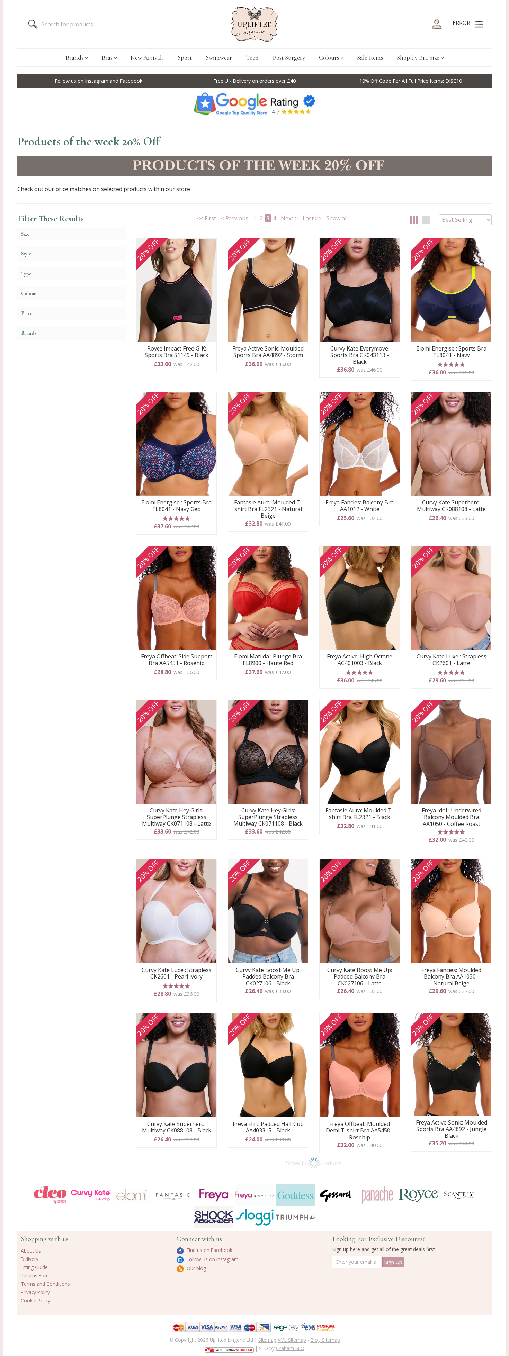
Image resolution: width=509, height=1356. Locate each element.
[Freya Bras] (213, 1195)
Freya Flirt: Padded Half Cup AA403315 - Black (268, 1127)
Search (33, 24)
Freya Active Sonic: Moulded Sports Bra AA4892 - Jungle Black (451, 1129)
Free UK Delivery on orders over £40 (254, 81)
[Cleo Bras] (50, 1195)
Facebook (131, 81)
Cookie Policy (35, 1300)
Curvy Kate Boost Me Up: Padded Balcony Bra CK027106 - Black (268, 977)
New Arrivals (147, 57)
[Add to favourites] (208, 246)
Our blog (195, 1268)
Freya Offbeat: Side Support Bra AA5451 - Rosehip (176, 660)
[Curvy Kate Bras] (90, 1195)
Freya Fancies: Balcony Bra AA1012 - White (359, 506)
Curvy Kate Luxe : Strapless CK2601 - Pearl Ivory (177, 973)
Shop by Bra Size (418, 57)
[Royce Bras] (418, 1195)
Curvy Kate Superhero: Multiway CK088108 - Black (176, 1127)
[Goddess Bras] (295, 1195)
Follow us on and (98, 81)
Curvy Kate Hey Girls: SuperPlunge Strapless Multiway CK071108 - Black (268, 817)
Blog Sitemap (325, 1340)
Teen (252, 57)
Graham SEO (290, 1348)
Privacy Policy (35, 1292)
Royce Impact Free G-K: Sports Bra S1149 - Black (176, 352)
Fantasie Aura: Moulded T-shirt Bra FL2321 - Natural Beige (268, 509)
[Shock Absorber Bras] (213, 1217)
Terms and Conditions (45, 1284)
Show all (337, 218)
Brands (74, 57)
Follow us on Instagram (212, 1259)
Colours (329, 57)
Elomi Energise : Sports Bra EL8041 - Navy (451, 352)
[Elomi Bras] (131, 1195)
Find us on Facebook (208, 1250)
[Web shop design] (229, 1348)
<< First (206, 218)
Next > (289, 218)
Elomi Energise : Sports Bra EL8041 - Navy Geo (176, 506)
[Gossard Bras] (336, 1195)
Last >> (312, 218)
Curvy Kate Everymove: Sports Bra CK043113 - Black (359, 355)
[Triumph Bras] (295, 1216)
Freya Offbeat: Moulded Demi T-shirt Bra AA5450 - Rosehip (360, 1131)
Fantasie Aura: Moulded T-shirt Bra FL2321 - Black (359, 814)
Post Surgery (289, 57)
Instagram (96, 81)
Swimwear (219, 57)
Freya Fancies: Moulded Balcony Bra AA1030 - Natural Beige (451, 977)
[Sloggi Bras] (254, 1217)
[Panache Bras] (377, 1195)
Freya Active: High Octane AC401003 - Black (359, 660)
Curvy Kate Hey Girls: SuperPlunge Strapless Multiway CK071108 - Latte (176, 817)
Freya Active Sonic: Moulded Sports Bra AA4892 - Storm (268, 352)
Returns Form (36, 1275)
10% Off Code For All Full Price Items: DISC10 (410, 81)
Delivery (29, 1259)
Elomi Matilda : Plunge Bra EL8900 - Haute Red (268, 660)
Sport (185, 57)
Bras (107, 57)
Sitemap (267, 1340)
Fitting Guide (34, 1267)
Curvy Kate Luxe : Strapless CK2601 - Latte (451, 660)
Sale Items (370, 57)
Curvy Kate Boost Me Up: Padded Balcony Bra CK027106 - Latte (359, 977)
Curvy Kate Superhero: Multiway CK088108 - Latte (451, 506)
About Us (31, 1250)
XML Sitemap (292, 1340)
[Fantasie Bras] (173, 1195)
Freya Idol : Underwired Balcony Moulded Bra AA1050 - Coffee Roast (451, 817)
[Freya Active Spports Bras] (254, 1195)
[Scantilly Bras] (459, 1195)
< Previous (234, 218)
